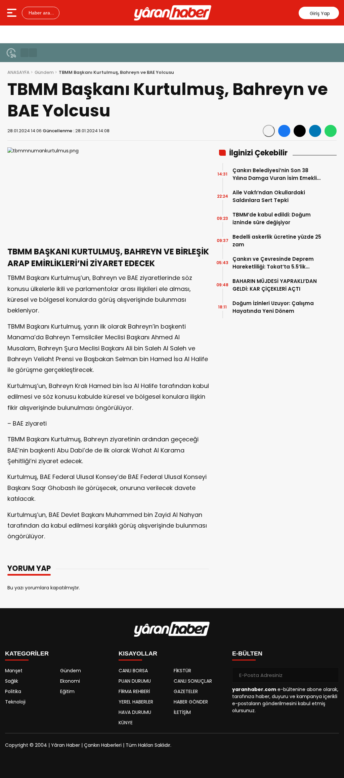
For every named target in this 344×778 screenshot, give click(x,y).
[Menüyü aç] (12, 12)
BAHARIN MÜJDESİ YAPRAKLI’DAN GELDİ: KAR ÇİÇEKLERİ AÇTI (274, 285)
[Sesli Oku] (269, 131)
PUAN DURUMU (135, 681)
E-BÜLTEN (247, 653)
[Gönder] (331, 675)
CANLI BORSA (133, 670)
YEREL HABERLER (136, 701)
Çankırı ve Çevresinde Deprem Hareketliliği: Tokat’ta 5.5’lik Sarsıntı (273, 263)
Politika (13, 691)
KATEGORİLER (27, 653)
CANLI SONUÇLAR (193, 681)
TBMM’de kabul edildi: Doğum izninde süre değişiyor (271, 218)
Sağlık (11, 681)
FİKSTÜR (182, 670)
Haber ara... (40, 12)
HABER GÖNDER (191, 701)
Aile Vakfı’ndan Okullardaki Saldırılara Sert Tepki (268, 196)
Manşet (14, 670)
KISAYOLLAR (138, 653)
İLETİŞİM (182, 712)
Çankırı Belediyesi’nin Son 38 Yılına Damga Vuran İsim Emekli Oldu (274, 174)
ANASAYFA (18, 72)
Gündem (44, 72)
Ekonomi (70, 681)
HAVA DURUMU (135, 712)
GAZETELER (186, 691)
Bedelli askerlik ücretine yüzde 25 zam (276, 240)
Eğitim (67, 691)
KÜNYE (126, 722)
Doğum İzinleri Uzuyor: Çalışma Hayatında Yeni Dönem (273, 307)
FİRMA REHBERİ (134, 691)
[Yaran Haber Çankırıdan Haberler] (172, 12)
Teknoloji (15, 701)
